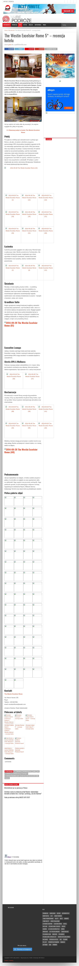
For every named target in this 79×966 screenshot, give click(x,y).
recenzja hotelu (27, 771)
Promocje (14, 25)
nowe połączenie (55, 921)
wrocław (45, 931)
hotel (64, 924)
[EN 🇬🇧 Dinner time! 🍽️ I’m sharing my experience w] (15, 929)
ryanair (55, 944)
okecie (63, 926)
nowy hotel (46, 916)
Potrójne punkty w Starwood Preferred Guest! (19, 750)
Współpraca (38, 25)
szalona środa (58, 924)
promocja (45, 913)
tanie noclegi (64, 931)
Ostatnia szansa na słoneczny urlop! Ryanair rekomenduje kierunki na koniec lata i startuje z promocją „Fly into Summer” (23, 793)
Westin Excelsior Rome (32, 776)
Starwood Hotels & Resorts (19, 773)
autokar (45, 944)
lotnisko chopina (47, 924)
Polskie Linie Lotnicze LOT (49, 937)
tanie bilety (46, 921)
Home (6, 30)
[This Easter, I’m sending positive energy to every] (30, 929)
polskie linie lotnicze (54, 926)
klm (50, 944)
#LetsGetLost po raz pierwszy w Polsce (15, 788)
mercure (55, 934)
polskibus (61, 934)
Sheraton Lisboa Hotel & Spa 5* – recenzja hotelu (30, 727)
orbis (62, 929)
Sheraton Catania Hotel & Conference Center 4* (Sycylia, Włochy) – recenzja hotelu (9, 730)
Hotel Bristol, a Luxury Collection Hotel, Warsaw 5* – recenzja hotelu (9, 751)
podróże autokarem (53, 942)
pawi (9, 44)
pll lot (45, 942)
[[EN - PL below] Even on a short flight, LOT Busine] (30, 938)
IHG (60, 939)
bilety (56, 918)
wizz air (45, 926)
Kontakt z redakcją (8, 1)
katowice (45, 939)
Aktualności (6, 25)
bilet (61, 918)
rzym (34, 771)
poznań (65, 939)
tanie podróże (58, 916)
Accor (58, 913)
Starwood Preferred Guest (12, 776)
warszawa (52, 913)
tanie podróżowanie (48, 918)
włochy (7, 778)
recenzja (19, 771)
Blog (20, 25)
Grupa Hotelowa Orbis (64, 937)
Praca (44, 25)
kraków (66, 918)
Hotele (25, 25)
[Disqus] (23, 826)
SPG (38, 771)
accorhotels (65, 913)
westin (23, 776)
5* (14, 771)
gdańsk (45, 929)
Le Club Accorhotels (53, 929)
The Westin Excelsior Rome (13, 694)
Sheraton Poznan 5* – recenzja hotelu (19, 727)
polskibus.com (47, 934)
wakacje (63, 942)
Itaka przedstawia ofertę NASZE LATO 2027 (17, 797)
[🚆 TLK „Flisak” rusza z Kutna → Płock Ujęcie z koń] (15, 938)
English (31, 25)
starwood (8, 773)
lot (52, 916)
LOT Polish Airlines (55, 931)
